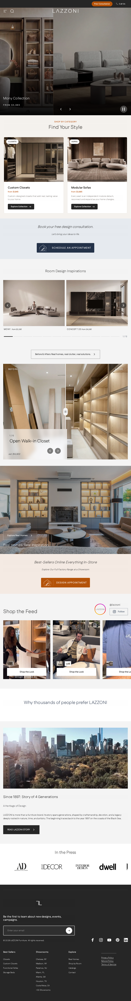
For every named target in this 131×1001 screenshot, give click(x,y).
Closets (6, 959)
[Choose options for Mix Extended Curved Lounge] (60, 663)
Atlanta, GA (41, 977)
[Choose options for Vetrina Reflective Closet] (10, 663)
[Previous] (61, 109)
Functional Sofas (10, 968)
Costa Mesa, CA (43, 985)
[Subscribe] (69, 930)
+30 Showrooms (43, 990)
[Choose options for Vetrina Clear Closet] (109, 663)
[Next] (69, 109)
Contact (72, 972)
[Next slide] (58, 451)
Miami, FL (40, 972)
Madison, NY (41, 963)
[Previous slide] (50, 451)
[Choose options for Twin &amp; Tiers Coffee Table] (68, 663)
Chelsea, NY (41, 959)
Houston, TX (41, 981)
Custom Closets (10, 963)
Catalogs (72, 968)
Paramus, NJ (41, 968)
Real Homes (74, 959)
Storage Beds (9, 972)
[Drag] (65, 411)
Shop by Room (75, 963)
